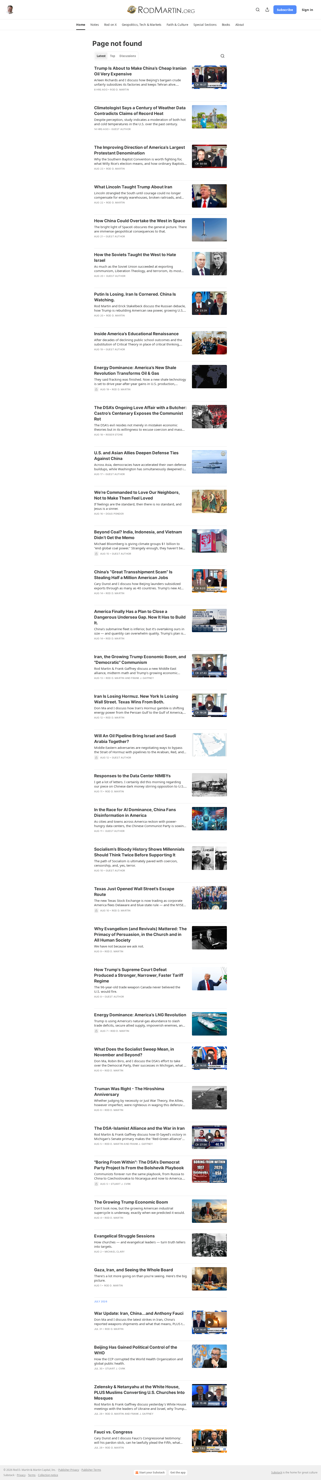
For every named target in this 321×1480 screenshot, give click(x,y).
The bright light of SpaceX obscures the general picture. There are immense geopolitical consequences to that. (140, 229)
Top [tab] (112, 56)
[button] (81, 24)
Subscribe (285, 9)
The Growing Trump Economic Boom (131, 1202)
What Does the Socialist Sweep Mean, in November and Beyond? (134, 1052)
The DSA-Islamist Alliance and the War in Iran (139, 1128)
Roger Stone (114, 434)
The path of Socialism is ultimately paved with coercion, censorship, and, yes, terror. (136, 863)
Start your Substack (152, 1472)
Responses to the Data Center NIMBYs (132, 775)
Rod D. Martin (119, 89)
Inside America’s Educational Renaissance (136, 333)
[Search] (257, 9)
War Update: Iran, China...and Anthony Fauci (138, 1313)
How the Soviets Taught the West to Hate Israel (135, 257)
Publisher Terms (91, 1470)
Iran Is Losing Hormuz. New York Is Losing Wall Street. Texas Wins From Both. (136, 699)
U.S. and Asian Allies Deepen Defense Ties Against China (136, 455)
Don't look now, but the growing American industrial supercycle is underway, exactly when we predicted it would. (139, 1210)
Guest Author (121, 129)
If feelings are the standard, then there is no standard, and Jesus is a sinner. (137, 506)
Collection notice (48, 1475)
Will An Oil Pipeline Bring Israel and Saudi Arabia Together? (135, 738)
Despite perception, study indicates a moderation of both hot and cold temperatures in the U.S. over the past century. (140, 121)
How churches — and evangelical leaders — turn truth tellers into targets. (139, 1244)
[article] (160, 82)
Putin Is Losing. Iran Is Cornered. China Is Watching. (135, 297)
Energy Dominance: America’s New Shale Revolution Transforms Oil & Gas (135, 370)
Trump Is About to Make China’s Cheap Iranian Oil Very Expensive (140, 71)
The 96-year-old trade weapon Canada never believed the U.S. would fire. (137, 989)
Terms (32, 1475)
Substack (276, 1472)
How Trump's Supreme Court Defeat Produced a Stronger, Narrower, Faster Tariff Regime (138, 975)
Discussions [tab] (127, 56)
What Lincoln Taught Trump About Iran (133, 186)
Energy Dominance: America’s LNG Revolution (140, 1014)
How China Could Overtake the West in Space (139, 220)
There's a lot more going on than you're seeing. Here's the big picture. (140, 1278)
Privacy (21, 1475)
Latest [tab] (101, 56)
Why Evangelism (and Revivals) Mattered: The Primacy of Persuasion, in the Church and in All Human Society (140, 934)
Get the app (178, 1472)
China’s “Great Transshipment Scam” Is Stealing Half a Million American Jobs (133, 574)
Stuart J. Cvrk (121, 1183)
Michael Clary (115, 1251)
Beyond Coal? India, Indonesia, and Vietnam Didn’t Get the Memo (138, 534)
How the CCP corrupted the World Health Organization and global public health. (138, 1361)
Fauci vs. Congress (113, 1432)
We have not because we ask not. (119, 946)
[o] (209, 77)
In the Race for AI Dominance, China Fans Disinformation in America (135, 812)
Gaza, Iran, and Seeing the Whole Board (133, 1269)
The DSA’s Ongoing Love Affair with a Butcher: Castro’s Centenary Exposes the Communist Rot (140, 413)
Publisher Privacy (68, 1470)
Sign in (307, 9)
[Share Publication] (267, 9)
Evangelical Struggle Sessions (124, 1236)
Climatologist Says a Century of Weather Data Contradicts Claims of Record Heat (140, 110)
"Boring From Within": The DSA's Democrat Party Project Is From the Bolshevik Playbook (139, 1165)
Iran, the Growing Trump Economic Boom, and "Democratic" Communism (140, 659)
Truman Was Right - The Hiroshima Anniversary (129, 1091)
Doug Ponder (115, 513)
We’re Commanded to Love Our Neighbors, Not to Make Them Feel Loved (137, 495)
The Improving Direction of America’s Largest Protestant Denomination (139, 150)
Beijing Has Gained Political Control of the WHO (135, 1350)
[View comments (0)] (128, 644)
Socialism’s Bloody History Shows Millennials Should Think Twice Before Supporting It (139, 852)
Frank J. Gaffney (142, 678)
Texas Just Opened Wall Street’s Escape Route (134, 891)
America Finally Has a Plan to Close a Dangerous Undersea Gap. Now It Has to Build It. (140, 617)
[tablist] (116, 56)
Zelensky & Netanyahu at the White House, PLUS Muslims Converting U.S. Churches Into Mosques (139, 1392)
